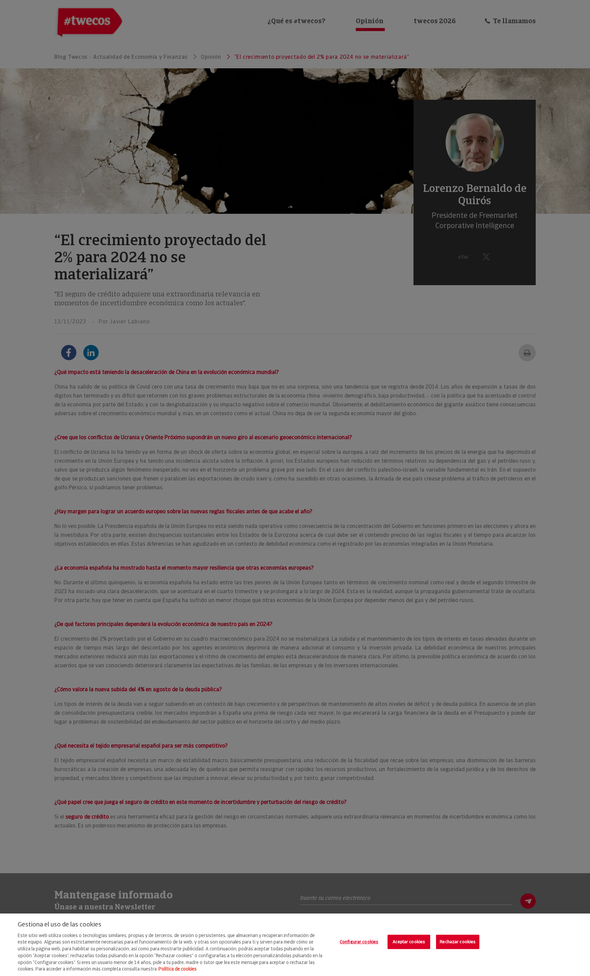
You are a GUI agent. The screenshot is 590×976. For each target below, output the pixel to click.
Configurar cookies (359, 942)
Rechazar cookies (458, 942)
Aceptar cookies (409, 942)
